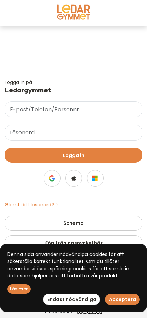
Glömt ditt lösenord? (30, 204)
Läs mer (19, 289)
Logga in (73, 155)
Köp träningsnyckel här (73, 243)
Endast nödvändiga (71, 299)
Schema (73, 223)
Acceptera (122, 299)
